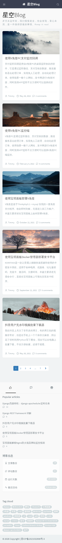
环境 (14, 511)
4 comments (44, 163)
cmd (30, 516)
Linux (17, 525)
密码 (42, 516)
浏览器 (17, 516)
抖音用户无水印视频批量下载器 (24, 325)
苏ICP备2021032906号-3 (33, 538)
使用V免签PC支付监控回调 (21, 58)
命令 (22, 521)
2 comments (41, 96)
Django (7, 507)
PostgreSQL (50, 525)
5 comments (47, 290)
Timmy (11, 96)
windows (7, 516)
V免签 (6, 511)
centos (15, 521)
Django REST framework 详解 (16, 413)
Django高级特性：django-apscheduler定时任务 (26, 403)
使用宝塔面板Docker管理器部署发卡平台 (30, 257)
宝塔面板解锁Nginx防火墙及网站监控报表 (23, 442)
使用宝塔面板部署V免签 (20, 198)
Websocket (17, 507)
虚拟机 (27, 511)
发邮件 (30, 521)
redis (49, 516)
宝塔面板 (47, 507)
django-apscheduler (12, 530)
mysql (6, 521)
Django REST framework (46, 521)
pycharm (47, 511)
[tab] (10, 387)
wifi (36, 516)
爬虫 (27, 507)
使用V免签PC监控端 (17, 130)
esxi (20, 511)
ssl (24, 516)
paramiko (8, 525)
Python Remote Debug (32, 525)
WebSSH (37, 511)
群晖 (56, 511)
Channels (36, 507)
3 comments (44, 222)
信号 (26, 530)
